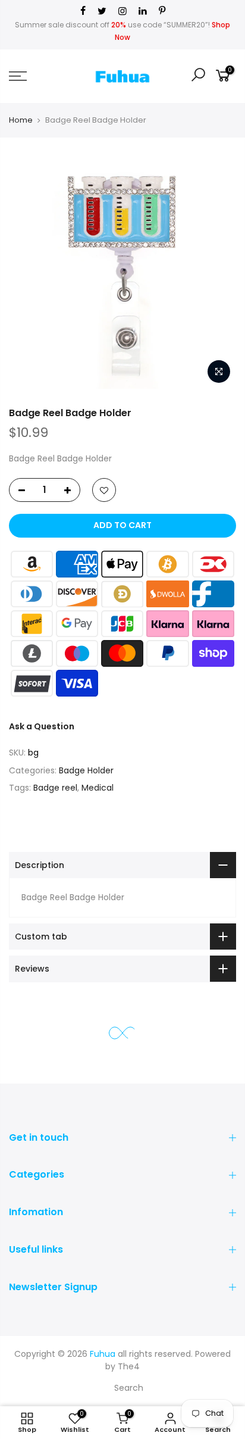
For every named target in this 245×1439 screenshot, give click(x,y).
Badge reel (55, 788)
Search (128, 1388)
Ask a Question (41, 726)
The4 (129, 1366)
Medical (97, 788)
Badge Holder (86, 770)
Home (21, 120)
